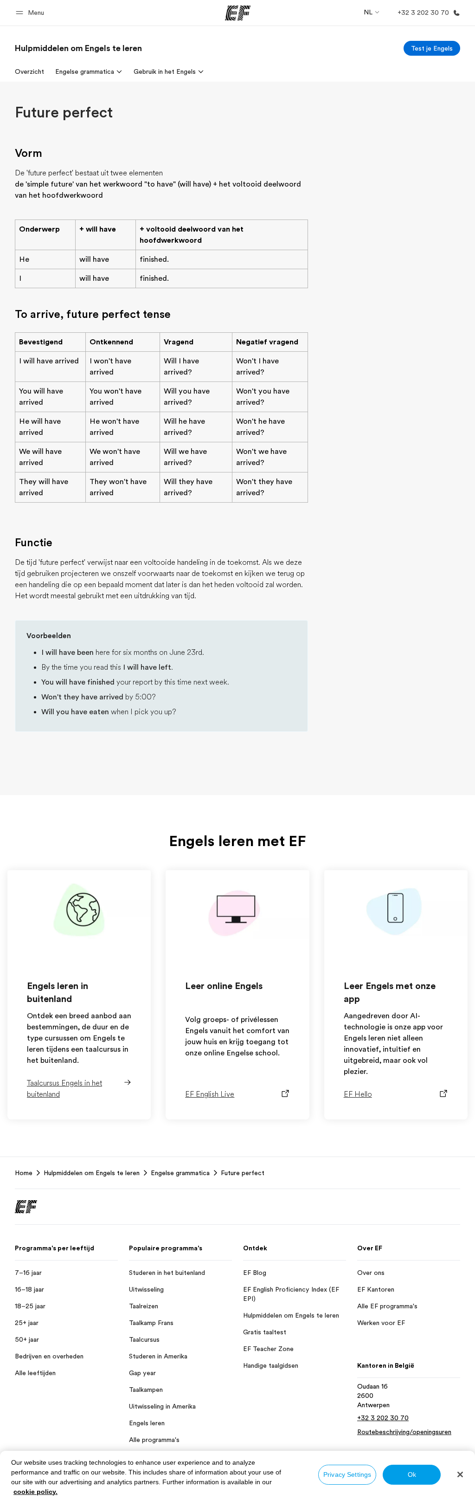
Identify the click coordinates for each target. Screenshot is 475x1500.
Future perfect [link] (242, 1173)
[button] (31, 13)
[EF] (237, 13)
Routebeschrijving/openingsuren (404, 1431)
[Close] (460, 1474)
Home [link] (23, 1173)
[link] (78, 48)
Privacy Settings (347, 1474)
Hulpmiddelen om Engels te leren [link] (92, 1173)
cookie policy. (35, 1491)
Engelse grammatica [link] (180, 1173)
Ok (412, 1474)
